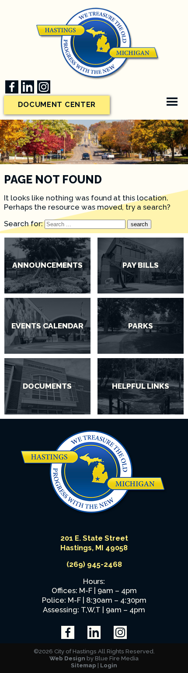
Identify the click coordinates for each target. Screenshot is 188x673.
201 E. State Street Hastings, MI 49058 (94, 543)
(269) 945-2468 (94, 564)
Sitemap (83, 665)
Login (108, 665)
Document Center (57, 104)
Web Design (67, 658)
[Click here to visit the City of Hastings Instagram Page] (43, 86)
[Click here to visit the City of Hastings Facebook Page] (11, 86)
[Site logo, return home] (94, 514)
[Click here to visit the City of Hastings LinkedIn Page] (27, 86)
